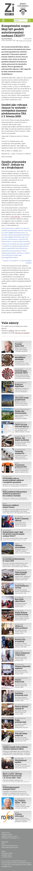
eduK (3, 844)
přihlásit (11, 330)
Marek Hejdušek (6, 745)
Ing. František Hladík (19, 584)
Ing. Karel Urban (18, 651)
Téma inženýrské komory (9, 847)
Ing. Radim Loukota (19, 691)
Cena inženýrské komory (9, 845)
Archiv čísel (5, 832)
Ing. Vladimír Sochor (7, 476)
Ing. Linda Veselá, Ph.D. (20, 449)
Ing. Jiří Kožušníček (19, 664)
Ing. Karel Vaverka (19, 624)
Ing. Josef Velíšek (19, 517)
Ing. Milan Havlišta (19, 611)
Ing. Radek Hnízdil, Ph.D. (20, 422)
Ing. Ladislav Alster (19, 758)
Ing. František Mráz (19, 597)
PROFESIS (4, 842)
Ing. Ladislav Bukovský (20, 718)
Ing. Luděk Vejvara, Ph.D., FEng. (22, 705)
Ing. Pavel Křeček (6, 38)
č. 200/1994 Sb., (14, 216)
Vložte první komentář (25, 40)
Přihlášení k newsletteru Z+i (10, 838)
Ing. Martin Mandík (19, 731)
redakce (17, 463)
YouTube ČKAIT (6, 857)
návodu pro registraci (22, 333)
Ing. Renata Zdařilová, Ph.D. (21, 678)
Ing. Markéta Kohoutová (20, 570)
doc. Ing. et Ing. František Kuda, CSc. (11, 772)
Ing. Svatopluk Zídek (20, 637)
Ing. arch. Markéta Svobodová (22, 409)
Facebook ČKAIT (7, 853)
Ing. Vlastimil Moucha (20, 436)
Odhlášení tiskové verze (9, 836)
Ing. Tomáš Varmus (19, 396)
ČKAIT (3, 851)
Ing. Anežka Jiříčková (19, 799)
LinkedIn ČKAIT (6, 855)
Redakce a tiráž (6, 834)
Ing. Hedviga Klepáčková (20, 355)
